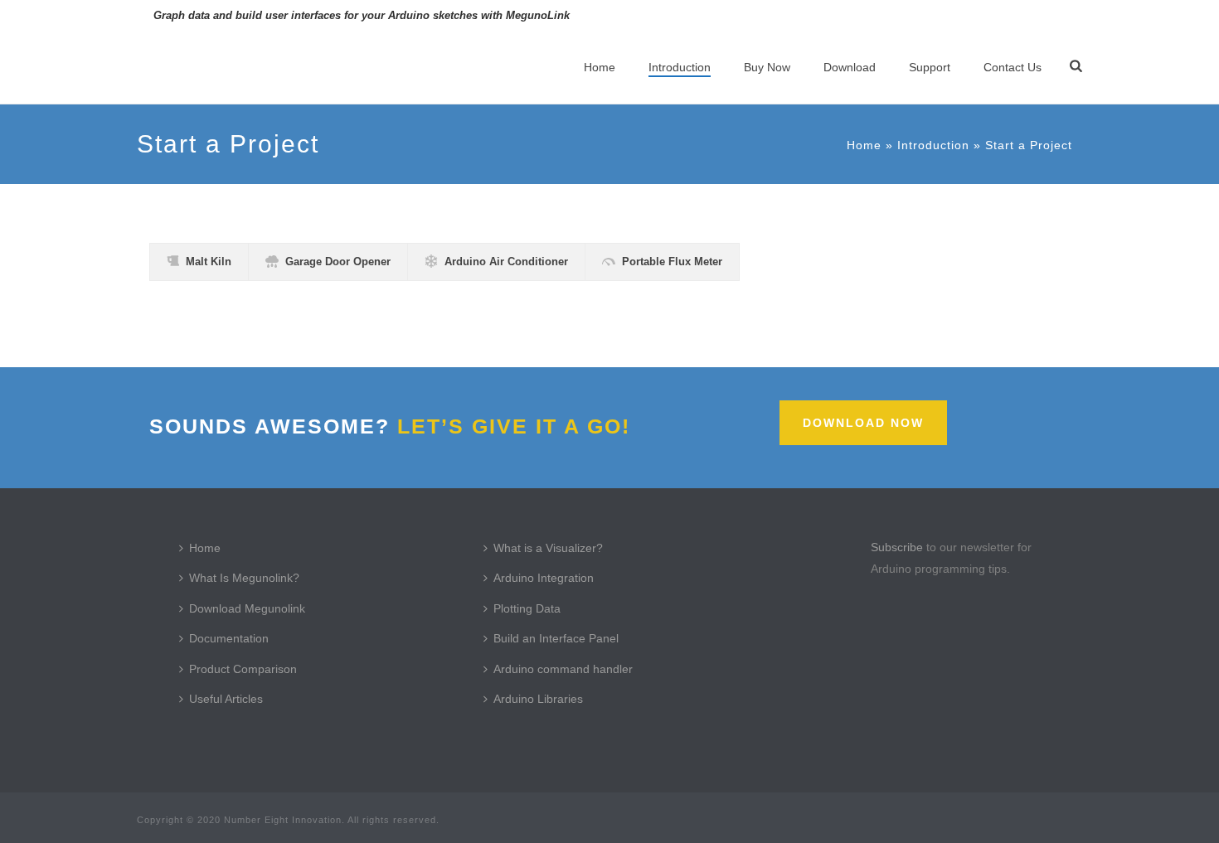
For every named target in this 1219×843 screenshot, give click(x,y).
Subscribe (897, 547)
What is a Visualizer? (548, 548)
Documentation (229, 638)
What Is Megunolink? (244, 577)
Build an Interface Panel (556, 638)
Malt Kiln (208, 261)
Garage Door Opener (338, 261)
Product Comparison (243, 669)
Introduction (679, 67)
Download (849, 67)
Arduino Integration (543, 577)
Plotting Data (527, 608)
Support (929, 67)
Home (599, 67)
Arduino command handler (563, 669)
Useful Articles (226, 698)
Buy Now (767, 67)
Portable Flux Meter (672, 261)
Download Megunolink (247, 608)
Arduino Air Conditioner (506, 261)
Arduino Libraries (538, 698)
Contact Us (1012, 67)
